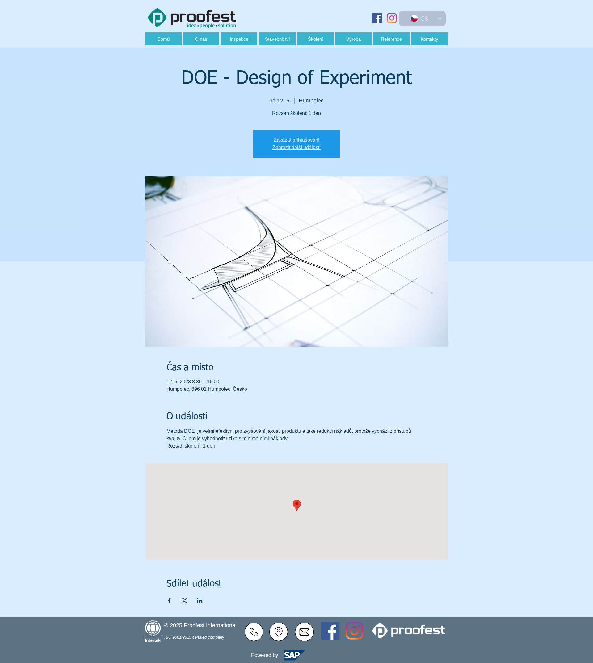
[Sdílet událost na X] (184, 600)
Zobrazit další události (296, 147)
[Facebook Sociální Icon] (377, 18)
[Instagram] (392, 18)
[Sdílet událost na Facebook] (169, 600)
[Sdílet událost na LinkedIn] (200, 600)
